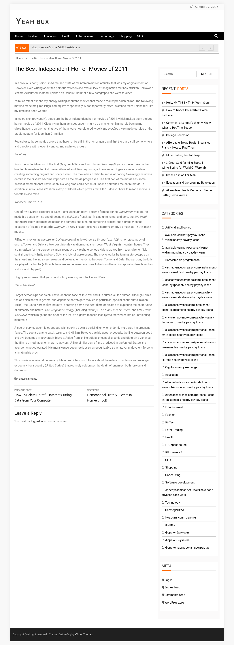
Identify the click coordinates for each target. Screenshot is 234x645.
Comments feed (175, 595)
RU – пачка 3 (173, 452)
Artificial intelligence (178, 227)
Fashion (33, 36)
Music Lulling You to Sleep (183, 155)
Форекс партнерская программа (187, 547)
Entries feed (172, 587)
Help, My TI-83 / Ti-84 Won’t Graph (188, 102)
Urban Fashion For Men (181, 175)
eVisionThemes (84, 634)
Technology (106, 36)
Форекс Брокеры (177, 532)
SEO (140, 36)
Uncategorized (174, 510)
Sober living (172, 475)
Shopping (126, 36)
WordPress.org (174, 602)
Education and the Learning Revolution (190, 182)
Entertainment (85, 36)
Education (50, 36)
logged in (37, 421)
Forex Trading (174, 430)
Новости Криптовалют (180, 517)
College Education (177, 135)
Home (19, 36)
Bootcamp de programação (182, 260)
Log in (168, 580)
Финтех (170, 525)
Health (66, 36)
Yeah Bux (32, 21)
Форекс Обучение (177, 540)
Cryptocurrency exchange (181, 367)
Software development (180, 482)
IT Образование (176, 445)
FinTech (170, 422)
